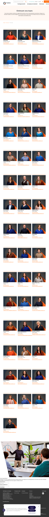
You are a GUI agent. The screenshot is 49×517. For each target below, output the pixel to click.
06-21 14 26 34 (20, 42)
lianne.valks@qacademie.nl (22, 43)
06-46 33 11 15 (20, 115)
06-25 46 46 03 (20, 382)
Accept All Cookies (32, 507)
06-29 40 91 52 (35, 163)
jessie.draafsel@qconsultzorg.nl (37, 189)
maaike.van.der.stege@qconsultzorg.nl (10, 310)
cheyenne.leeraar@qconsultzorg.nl (38, 116)
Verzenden (2, 487)
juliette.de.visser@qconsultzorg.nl (38, 213)
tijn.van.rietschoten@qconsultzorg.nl (9, 432)
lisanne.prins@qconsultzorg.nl (37, 286)
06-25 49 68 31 (6, 333)
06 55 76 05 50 (35, 42)
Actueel (36, 1)
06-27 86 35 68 (6, 42)
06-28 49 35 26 (6, 163)
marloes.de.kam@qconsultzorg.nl (9, 334)
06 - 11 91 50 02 (6, 115)
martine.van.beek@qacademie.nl (23, 68)
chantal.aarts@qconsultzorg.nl (8, 116)
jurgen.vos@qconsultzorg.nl (22, 237)
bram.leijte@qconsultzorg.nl (37, 92)
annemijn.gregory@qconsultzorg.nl (9, 92)
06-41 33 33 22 (20, 188)
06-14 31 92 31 (34, 91)
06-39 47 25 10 (20, 139)
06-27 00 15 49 (6, 382)
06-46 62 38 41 (20, 358)
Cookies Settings (32, 512)
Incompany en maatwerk (32, 4)
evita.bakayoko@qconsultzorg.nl (23, 140)
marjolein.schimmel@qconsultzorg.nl (38, 310)
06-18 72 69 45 (6, 260)
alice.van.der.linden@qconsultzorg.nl (24, 92)
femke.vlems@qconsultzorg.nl (37, 140)
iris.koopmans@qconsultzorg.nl (8, 189)
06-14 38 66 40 (6, 139)
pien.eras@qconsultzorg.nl (22, 383)
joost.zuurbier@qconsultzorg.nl (8, 213)
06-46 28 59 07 (35, 115)
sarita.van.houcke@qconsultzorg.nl (38, 383)
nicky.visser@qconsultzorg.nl (37, 359)
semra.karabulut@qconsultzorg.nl (38, 43)
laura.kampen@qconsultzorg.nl (23, 261)
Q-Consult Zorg (31, 1)
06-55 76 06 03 (35, 358)
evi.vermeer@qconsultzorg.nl (8, 140)
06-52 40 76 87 (20, 66)
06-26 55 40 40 (20, 91)
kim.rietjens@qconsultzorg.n (8, 261)
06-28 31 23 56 (34, 236)
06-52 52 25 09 (35, 382)
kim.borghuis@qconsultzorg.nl (37, 237)
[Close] (39, 506)
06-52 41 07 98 (6, 188)
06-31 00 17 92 (34, 66)
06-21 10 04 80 (34, 406)
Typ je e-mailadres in (3, 484)
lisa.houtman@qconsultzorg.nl (8, 286)
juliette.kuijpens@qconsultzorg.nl (9, 237)
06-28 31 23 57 (6, 66)
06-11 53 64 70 (20, 406)
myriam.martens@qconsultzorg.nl (23, 359)
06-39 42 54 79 (35, 333)
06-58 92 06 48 (20, 309)
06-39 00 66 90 (35, 212)
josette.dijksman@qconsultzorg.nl (23, 213)
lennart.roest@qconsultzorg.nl (37, 261)
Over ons (7, 22)
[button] (3, 510)
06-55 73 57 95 (6, 212)
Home (4, 22)
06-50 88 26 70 (20, 334)
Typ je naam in (2, 481)
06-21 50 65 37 (34, 139)
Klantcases (41, 4)
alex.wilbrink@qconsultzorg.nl (37, 68)
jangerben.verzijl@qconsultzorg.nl (24, 189)
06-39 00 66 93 (6, 309)
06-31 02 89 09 (35, 309)
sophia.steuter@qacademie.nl (8, 68)
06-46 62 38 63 (20, 260)
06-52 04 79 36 (6, 406)
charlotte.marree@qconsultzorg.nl (24, 116)
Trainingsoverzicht (21, 4)
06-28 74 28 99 (20, 236)
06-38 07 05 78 (6, 431)
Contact (39, 1)
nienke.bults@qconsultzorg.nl (8, 43)
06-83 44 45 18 (20, 163)
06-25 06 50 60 (35, 188)
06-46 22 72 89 (35, 260)
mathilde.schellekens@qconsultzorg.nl (38, 334)
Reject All (32, 510)
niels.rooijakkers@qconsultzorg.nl (9, 383)
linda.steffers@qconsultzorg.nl (23, 286)
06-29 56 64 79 (6, 236)
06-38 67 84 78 (6, 91)
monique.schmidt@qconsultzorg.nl (9, 359)
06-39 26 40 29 (6, 358)
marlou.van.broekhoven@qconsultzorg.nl (25, 335)
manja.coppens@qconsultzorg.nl (23, 310)
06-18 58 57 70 (20, 212)
